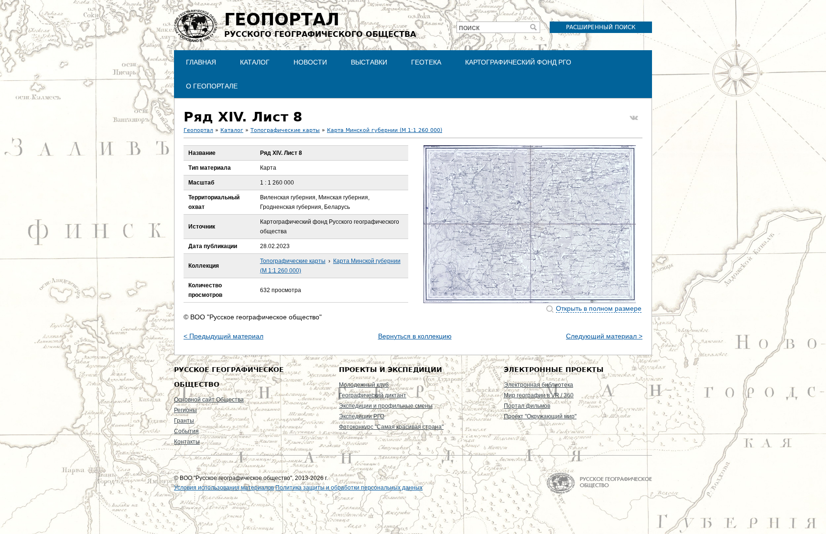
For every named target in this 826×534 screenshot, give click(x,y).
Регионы (185, 410)
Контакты (187, 441)
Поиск (469, 28)
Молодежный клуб (364, 384)
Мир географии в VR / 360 (539, 395)
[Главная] (195, 26)
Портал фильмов (527, 406)
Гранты (184, 420)
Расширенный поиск (601, 27)
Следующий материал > (604, 336)
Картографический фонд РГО (518, 62)
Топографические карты (285, 130)
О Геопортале (212, 86)
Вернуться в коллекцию (415, 336)
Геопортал (198, 130)
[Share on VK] (633, 118)
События (186, 431)
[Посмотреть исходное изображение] (529, 224)
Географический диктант (372, 395)
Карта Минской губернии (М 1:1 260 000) (384, 130)
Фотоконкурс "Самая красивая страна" (391, 427)
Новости (310, 62)
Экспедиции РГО (361, 416)
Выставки (369, 62)
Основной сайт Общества (209, 399)
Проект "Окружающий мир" (540, 416)
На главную (599, 483)
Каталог (255, 62)
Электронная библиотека (538, 384)
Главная (201, 62)
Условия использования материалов (224, 487)
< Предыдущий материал (223, 336)
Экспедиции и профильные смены (386, 406)
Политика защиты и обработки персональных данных (349, 487)
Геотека (426, 62)
